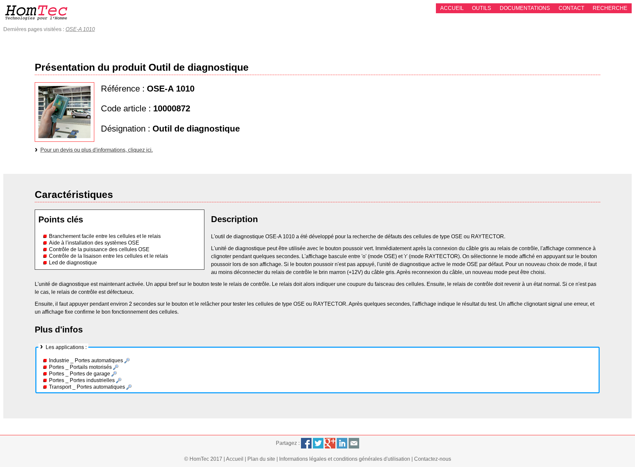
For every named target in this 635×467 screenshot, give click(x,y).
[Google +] (330, 443)
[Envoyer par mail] (354, 443)
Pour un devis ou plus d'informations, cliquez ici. (96, 150)
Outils (481, 8)
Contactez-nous (432, 459)
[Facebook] (306, 443)
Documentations (525, 8)
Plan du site (261, 459)
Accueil (452, 8)
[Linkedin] (342, 443)
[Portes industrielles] (118, 380)
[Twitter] (318, 443)
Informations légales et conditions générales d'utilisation (344, 459)
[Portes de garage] (114, 373)
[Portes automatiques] (127, 360)
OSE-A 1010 (80, 29)
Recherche (610, 8)
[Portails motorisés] (115, 367)
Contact (571, 8)
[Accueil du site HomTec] (36, 12)
